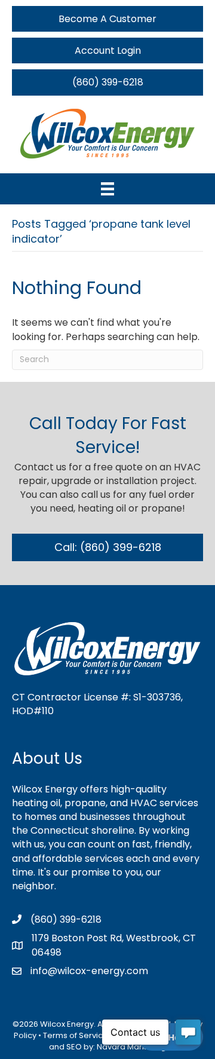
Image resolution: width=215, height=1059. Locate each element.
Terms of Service (75, 1035)
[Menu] (107, 188)
